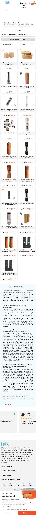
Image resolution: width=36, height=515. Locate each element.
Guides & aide (6, 475)
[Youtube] (25, 485)
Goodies (3, 10)
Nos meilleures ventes (9, 471)
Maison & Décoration (13, 10)
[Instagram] (18, 485)
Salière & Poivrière (25, 10)
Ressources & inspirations (10, 479)
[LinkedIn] (4, 485)
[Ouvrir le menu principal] (3, 3)
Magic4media (6, 466)
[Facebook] (11, 485)
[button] (18, 39)
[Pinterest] (31, 485)
